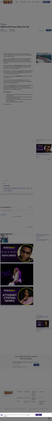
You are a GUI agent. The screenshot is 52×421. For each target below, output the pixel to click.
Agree (39, 414)
